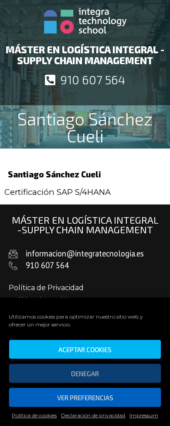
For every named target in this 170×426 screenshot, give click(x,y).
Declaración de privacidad (93, 415)
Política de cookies (34, 415)
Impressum (143, 415)
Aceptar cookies (85, 349)
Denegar (85, 374)
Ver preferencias (85, 398)
